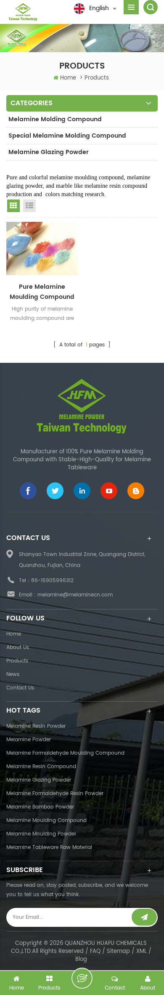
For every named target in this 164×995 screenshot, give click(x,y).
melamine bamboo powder (40, 807)
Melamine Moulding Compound (46, 821)
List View (29, 206)
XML (141, 951)
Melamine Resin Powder (36, 726)
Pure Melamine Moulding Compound (42, 292)
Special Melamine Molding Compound (67, 136)
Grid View (13, 206)
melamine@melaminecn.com (75, 595)
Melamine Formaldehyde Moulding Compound (65, 753)
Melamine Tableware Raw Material (49, 847)
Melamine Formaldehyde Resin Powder (54, 794)
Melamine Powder (28, 740)
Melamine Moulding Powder (41, 834)
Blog (81, 959)
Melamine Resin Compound (41, 767)
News (12, 674)
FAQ (95, 951)
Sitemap (118, 951)
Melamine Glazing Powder (48, 152)
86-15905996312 (52, 581)
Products (17, 661)
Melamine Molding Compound (55, 119)
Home (68, 78)
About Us (17, 648)
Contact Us (20, 688)
